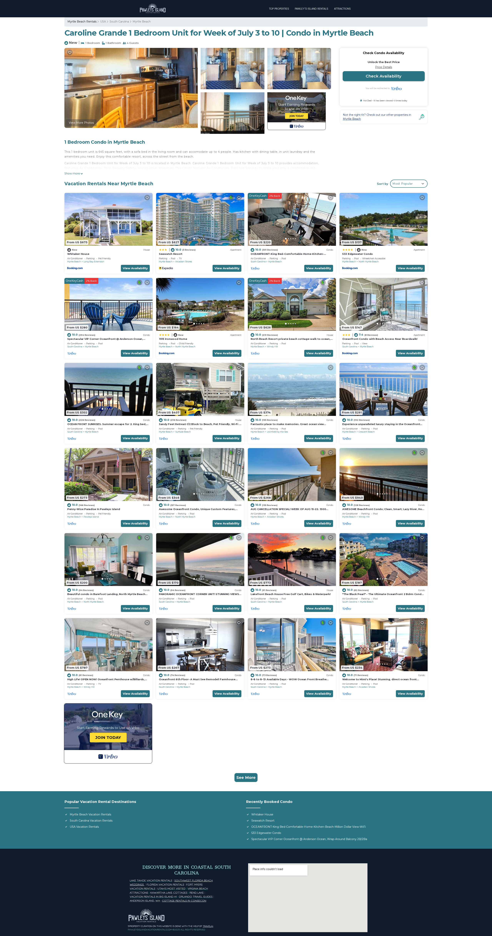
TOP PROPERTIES (279, 8)
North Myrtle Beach (369, 261)
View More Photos (81, 122)
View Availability (135, 268)
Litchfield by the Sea (277, 431)
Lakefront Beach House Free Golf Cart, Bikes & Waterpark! (291, 594)
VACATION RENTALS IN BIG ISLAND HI (153, 896)
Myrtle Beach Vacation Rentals (90, 814)
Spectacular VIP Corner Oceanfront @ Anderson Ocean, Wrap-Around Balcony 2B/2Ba (309, 839)
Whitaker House (78, 253)
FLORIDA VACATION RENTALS (165, 884)
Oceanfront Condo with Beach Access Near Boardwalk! (379, 338)
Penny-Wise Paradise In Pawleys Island (93, 509)
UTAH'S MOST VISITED (171, 888)
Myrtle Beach (142, 21)
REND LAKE (196, 892)
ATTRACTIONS (342, 8)
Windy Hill (272, 346)
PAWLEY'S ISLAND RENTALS (311, 8)
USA (103, 21)
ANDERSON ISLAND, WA (145, 900)
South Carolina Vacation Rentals (91, 820)
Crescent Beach (367, 431)
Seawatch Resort (170, 253)
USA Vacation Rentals (84, 826)
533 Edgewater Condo (357, 253)
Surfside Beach (183, 431)
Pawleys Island (91, 516)
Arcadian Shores (183, 261)
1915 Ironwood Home (173, 338)
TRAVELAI (208, 926)
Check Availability (383, 76)
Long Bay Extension (94, 261)
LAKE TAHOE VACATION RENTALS (151, 880)
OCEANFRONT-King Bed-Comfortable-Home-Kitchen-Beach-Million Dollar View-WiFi (308, 826)
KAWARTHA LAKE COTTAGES (168, 892)
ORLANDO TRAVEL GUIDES (196, 896)
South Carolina (119, 21)
